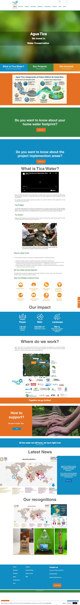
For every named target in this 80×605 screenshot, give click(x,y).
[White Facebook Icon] (79, 298)
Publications (16, 580)
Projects (15, 573)
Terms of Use (29, 573)
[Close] (78, 603)
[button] (13, 66)
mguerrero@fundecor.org (55, 577)
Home (14, 567)
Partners (15, 570)
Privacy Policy (48, 603)
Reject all (69, 603)
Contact (28, 567)
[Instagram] (79, 305)
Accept (75, 603)
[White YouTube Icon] (79, 307)
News (14, 576)
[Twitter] (79, 302)
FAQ (27, 576)
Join (14, 583)
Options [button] (64, 603)
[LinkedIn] (79, 300)
